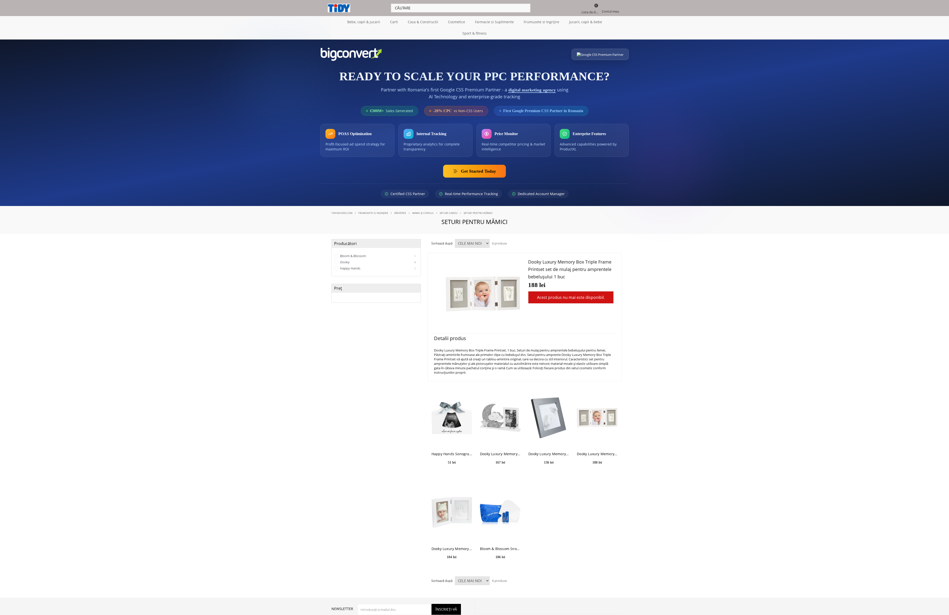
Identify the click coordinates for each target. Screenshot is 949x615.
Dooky (377, 262)
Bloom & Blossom (377, 255)
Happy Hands (377, 268)
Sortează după (442, 243)
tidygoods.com (342, 212)
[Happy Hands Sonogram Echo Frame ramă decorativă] (451, 417)
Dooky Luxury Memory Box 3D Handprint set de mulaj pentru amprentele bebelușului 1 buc (548, 453)
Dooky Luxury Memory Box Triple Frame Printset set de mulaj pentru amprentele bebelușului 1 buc (597, 453)
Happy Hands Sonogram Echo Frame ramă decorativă (451, 453)
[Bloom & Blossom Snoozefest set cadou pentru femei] (500, 512)
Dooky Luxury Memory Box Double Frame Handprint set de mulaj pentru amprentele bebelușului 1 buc (451, 548)
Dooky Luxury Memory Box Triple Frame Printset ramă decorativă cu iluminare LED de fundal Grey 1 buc (500, 453)
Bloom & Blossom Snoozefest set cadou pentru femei (500, 548)
